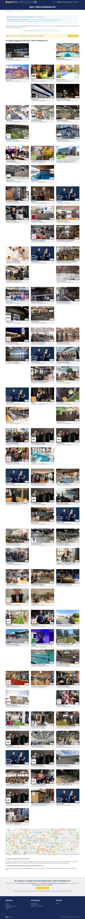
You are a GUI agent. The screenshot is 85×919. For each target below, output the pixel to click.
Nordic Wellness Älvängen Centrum (39, 686)
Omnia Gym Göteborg (11, 221)
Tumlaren (33, 462)
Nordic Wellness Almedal (12, 201)
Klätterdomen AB (61, 80)
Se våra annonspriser (73, 35)
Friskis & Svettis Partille (12, 342)
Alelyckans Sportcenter (11, 139)
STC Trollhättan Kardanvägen (38, 443)
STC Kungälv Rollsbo (36, 503)
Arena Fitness (60, 402)
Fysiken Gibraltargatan (62, 120)
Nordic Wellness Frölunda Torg (38, 484)
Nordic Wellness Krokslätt (63, 686)
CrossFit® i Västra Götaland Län (39, 19)
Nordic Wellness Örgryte (62, 503)
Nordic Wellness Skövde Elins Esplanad (66, 726)
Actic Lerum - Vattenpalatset (64, 484)
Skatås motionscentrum (62, 139)
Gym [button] (54, 2)
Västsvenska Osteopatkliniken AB (64, 625)
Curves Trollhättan (61, 705)
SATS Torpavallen (35, 362)
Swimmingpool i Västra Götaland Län (34, 21)
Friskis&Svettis (35, 625)
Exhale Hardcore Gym (36, 120)
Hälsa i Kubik (9, 625)
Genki (32, 80)
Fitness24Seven (10, 563)
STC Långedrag (9, 746)
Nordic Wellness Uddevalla (37, 584)
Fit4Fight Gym (9, 58)
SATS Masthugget (10, 484)
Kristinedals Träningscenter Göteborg (66, 161)
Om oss (7, 903)
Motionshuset (34, 603)
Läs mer (24, 27)
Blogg (7, 908)
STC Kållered (9, 804)
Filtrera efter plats (54, 30)
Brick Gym (33, 201)
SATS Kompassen (35, 261)
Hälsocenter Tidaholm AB (63, 765)
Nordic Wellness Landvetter (63, 664)
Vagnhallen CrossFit (36, 544)
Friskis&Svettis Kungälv (62, 221)
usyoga (33, 402)
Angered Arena (9, 180)
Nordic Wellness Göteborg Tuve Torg (15, 784)
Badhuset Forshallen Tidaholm (38, 664)
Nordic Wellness (35, 321)
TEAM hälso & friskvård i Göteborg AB (66, 563)
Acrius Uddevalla (61, 422)
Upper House (9, 80)
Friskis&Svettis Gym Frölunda (13, 544)
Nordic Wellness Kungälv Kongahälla (40, 381)
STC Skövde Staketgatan (37, 765)
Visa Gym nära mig (44, 30)
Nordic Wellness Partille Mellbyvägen (65, 240)
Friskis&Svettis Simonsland (12, 726)
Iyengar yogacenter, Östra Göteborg (40, 804)
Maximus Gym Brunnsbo (37, 302)
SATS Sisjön (59, 201)
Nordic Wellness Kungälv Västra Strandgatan (17, 503)
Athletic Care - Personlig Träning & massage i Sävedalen (42, 645)
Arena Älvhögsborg (10, 161)
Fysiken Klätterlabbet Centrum (38, 161)
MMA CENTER (9, 302)
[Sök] (35, 2)
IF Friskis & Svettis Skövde (12, 443)
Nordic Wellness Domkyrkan (63, 302)
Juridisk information (35, 904)
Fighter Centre (9, 321)
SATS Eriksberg (10, 402)
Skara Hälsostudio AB (11, 584)
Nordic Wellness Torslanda (12, 644)
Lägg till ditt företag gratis (65, 2)
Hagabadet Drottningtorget (63, 99)
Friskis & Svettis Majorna (37, 746)
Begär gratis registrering (42, 888)
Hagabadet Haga (60, 58)
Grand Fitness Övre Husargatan (64, 584)
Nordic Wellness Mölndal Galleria (14, 281)
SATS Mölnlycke (60, 804)
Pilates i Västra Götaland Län (54, 19)
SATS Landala (9, 765)
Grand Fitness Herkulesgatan (38, 726)
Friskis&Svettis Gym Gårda (12, 686)
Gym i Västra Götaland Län (27, 17)
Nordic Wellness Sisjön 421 (63, 544)
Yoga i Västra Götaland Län (50, 21)
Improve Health (60, 381)
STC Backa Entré (60, 443)
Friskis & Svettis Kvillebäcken (38, 240)
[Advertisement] (42, 53)
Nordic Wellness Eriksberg (63, 362)
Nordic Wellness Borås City (63, 342)
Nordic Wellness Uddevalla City (13, 823)
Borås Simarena (35, 180)
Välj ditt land (10, 917)
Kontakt (57, 903)
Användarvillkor (34, 903)
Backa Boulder (9, 120)
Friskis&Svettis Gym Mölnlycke (38, 784)
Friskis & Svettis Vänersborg (38, 342)
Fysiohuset (8, 603)
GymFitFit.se (9, 11)
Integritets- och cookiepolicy (36, 906)
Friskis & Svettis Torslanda (12, 462)
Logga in (76, 2)
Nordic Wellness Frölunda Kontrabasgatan (67, 261)
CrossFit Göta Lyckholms (12, 362)
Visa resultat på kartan (31, 30)
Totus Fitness (34, 99)
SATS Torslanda (60, 522)
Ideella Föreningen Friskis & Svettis (65, 644)
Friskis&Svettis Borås (36, 221)
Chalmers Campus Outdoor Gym (64, 784)
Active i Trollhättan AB (11, 705)
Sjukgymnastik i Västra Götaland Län (15, 21)
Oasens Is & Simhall (61, 281)
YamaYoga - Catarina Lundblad (13, 261)
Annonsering (8, 907)
